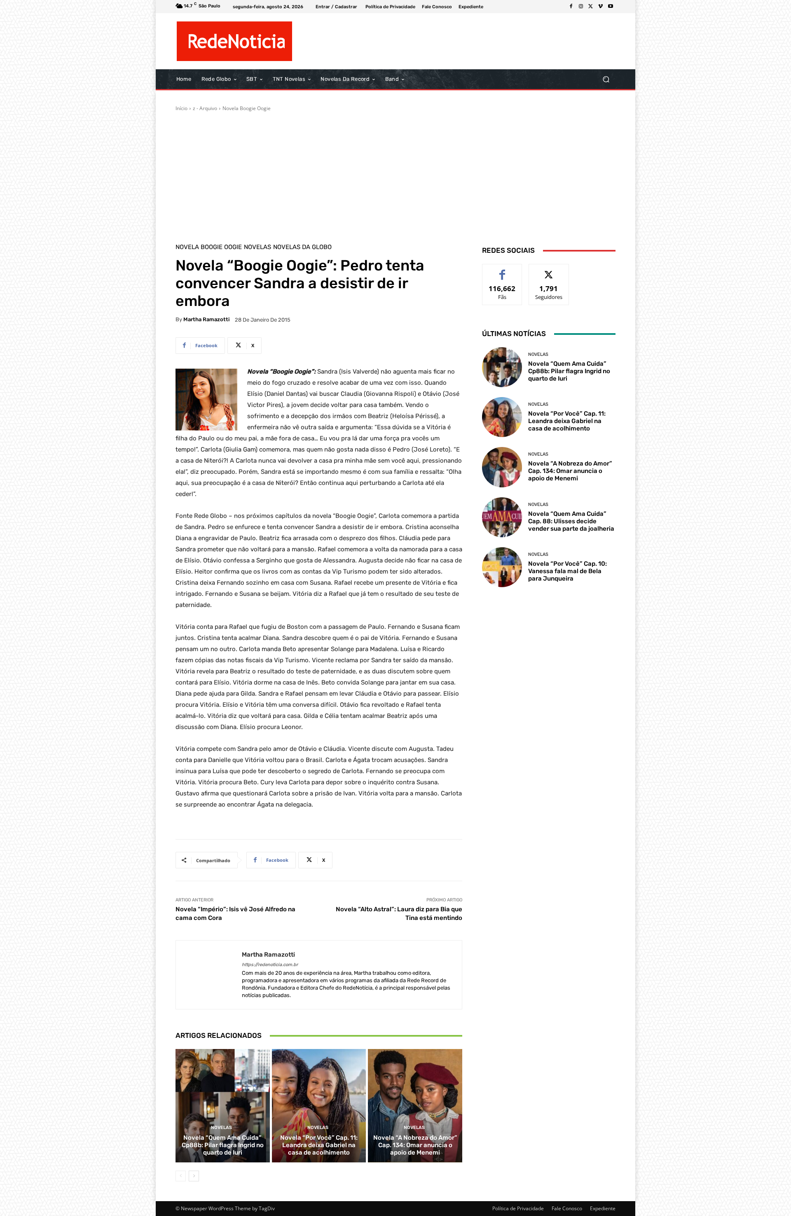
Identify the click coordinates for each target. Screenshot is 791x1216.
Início (181, 108)
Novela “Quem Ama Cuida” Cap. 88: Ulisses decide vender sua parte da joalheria (571, 521)
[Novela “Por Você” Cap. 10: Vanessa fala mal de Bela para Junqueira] (502, 567)
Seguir (549, 270)
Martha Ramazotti (206, 319)
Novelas (257, 247)
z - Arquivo (205, 108)
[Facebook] (571, 7)
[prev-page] (181, 1176)
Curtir (502, 270)
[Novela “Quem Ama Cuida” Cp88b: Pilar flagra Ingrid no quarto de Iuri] (223, 1105)
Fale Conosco (567, 1208)
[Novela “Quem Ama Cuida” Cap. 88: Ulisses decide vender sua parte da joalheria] (502, 517)
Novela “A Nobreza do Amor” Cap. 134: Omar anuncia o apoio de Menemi (415, 1145)
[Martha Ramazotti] (209, 975)
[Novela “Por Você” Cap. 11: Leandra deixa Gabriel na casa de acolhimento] (319, 1105)
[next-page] (194, 1176)
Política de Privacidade (518, 1208)
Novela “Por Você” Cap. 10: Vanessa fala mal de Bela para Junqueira (567, 571)
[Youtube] (610, 7)
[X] (591, 7)
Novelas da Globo (302, 247)
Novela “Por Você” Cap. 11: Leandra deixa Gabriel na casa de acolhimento (319, 1145)
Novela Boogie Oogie (246, 108)
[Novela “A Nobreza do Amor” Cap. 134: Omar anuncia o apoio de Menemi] (415, 1105)
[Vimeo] (601, 7)
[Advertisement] (395, 174)
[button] (605, 79)
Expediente (602, 1208)
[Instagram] (581, 7)
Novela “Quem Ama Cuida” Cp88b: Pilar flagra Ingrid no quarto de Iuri (223, 1145)
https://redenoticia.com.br (270, 964)
